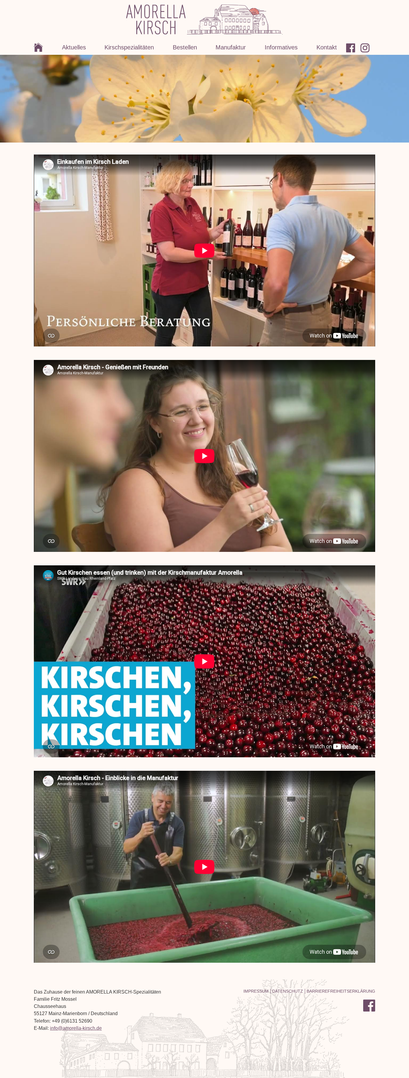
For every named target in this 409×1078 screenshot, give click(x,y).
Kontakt (326, 47)
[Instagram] (367, 47)
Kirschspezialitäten (129, 47)
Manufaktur (231, 47)
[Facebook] (353, 47)
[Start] (43, 47)
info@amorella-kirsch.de (76, 1028)
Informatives (281, 47)
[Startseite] (156, 33)
